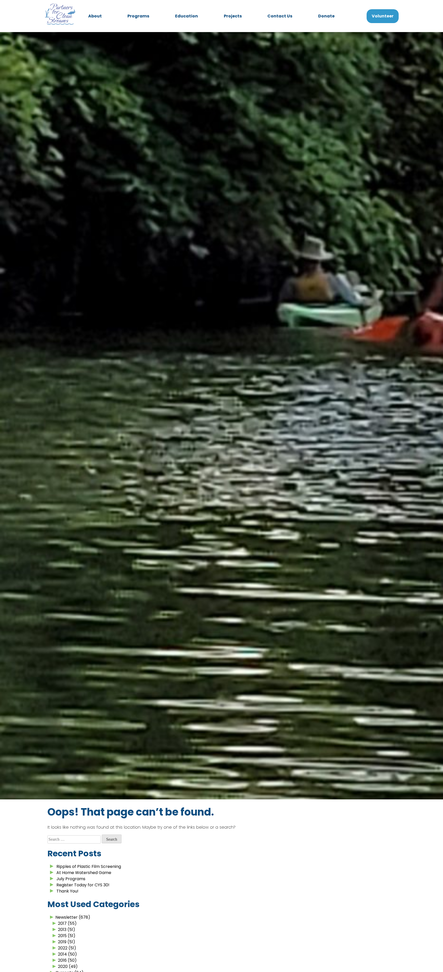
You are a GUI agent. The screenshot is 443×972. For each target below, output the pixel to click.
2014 (62, 954)
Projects (233, 16)
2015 (62, 936)
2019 (62, 942)
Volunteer (383, 16)
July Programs (70, 879)
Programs (138, 16)
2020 (63, 966)
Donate (326, 16)
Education (186, 16)
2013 (62, 930)
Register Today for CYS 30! (82, 885)
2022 (62, 948)
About (95, 16)
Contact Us (279, 16)
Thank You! (67, 891)
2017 (62, 923)
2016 (62, 960)
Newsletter (66, 917)
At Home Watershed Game (83, 873)
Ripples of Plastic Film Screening (88, 866)
